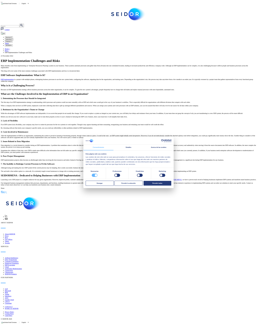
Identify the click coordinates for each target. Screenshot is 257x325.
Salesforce (8, 296)
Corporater (8, 303)
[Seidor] (128, 14)
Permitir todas (157, 183)
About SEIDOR (10, 234)
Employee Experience (12, 263)
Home (7, 49)
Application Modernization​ (13, 269)
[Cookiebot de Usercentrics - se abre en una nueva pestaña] (162, 140)
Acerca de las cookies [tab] (158, 147)
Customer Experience (11, 261)
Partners (8, 41)
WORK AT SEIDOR (11, 308)
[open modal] (1, 2)
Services (8, 37)
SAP (6, 289)
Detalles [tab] (128, 147)
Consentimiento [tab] (98, 147)
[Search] (21, 25)
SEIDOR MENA (176, 179)
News (7, 236)
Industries (8, 39)
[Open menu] (3, 33)
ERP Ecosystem (10, 265)
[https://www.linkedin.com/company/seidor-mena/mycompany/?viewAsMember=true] (6, 217)
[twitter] (6, 192)
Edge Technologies (11, 260)
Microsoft (8, 291)
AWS (6, 298)
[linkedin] (3, 192)
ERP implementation (7, 79)
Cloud (7, 267)
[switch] (117, 175)
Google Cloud (9, 300)
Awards (7, 243)
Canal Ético (8, 315)
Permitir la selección (128, 183)
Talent (7, 43)
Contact (7, 30)
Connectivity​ (9, 270)
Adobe (7, 294)
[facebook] (1, 192)
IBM (6, 292)
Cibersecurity (9, 272)
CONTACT (9, 307)
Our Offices (8, 239)
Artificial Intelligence (11, 258)
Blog (7, 51)
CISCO (7, 301)
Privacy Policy (9, 312)
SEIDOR (8, 45)
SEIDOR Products (11, 274)
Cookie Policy (9, 314)
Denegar (100, 183)
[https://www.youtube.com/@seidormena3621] (6, 219)
